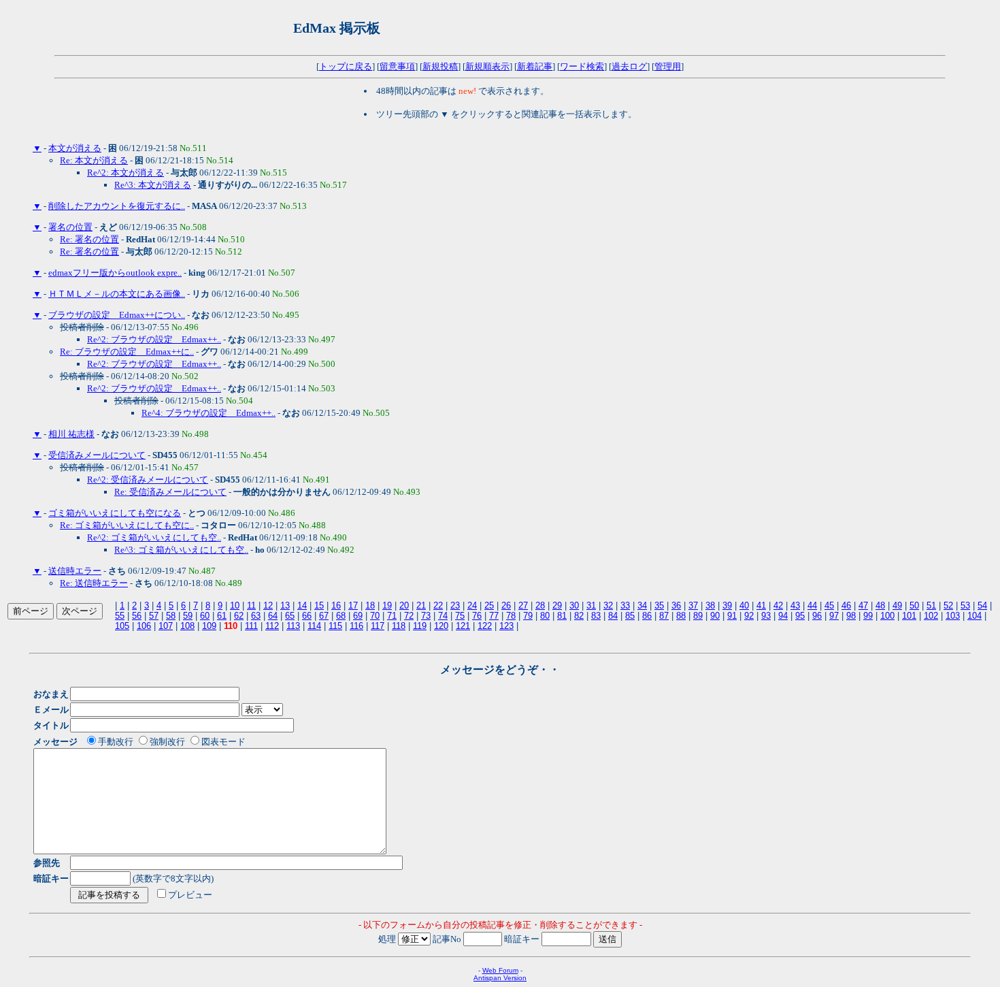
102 (931, 616)
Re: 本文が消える (94, 160)
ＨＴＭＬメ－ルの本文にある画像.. (116, 294)
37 (693, 605)
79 (528, 616)
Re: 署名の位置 (89, 239)
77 (494, 616)
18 (370, 605)
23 (455, 605)
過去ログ (629, 66)
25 (489, 605)
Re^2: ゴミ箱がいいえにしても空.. (154, 537)
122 (485, 626)
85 (630, 616)
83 (596, 616)
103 (953, 616)
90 (715, 616)
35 (659, 605)
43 (795, 605)
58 (171, 616)
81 (562, 616)
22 (438, 605)
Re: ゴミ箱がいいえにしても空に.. (127, 525)
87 (664, 616)
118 (398, 626)
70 (375, 616)
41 (761, 605)
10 (234, 605)
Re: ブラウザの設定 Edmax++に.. (127, 351)
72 (409, 616)
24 (472, 605)
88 (681, 616)
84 (613, 616)
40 (744, 605)
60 (205, 616)
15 (319, 605)
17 (353, 605)
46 (846, 605)
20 (404, 605)
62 (239, 616)
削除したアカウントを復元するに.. (116, 206)
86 (647, 616)
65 (290, 616)
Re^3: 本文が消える (152, 185)
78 (511, 616)
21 (421, 605)
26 (506, 605)
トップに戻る (345, 66)
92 (749, 616)
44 (812, 605)
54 (982, 605)
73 (426, 616)
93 (766, 616)
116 (356, 626)
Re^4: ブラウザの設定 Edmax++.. (208, 413)
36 (676, 605)
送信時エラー (74, 571)
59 (188, 616)
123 (506, 626)
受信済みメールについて (97, 455)
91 (732, 616)
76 (477, 616)
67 (324, 616)
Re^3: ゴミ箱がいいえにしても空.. (181, 550)
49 (897, 605)
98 (851, 616)
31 (591, 605)
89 (698, 616)
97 (834, 616)
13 (285, 605)
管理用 (667, 66)
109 (209, 626)
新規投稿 (440, 66)
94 (783, 616)
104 (974, 616)
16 (336, 605)
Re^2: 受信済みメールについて (147, 479)
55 (119, 616)
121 (463, 626)
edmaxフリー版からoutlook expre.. (115, 273)
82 (579, 616)
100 (887, 616)
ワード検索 (582, 66)
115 (335, 626)
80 (545, 616)
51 (931, 605)
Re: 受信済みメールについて (170, 492)
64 (273, 616)
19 (387, 605)
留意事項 (397, 66)
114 (314, 626)
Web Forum (500, 970)
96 (817, 616)
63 (256, 616)
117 (377, 626)
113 (293, 626)
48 (880, 605)
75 (460, 616)
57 (154, 616)
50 (914, 605)
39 (727, 605)
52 (948, 605)
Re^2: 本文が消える (125, 172)
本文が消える (74, 148)
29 (557, 605)
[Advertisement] (548, 27)
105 (122, 626)
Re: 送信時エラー (94, 583)
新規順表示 (487, 66)
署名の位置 (70, 227)
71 (392, 616)
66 (307, 616)
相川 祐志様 (71, 434)
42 (778, 605)
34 (642, 605)
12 (268, 605)
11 (251, 605)
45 (829, 605)
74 (443, 616)
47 (863, 605)
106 (144, 626)
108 (187, 626)
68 (341, 616)
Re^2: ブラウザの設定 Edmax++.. (154, 339)
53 (965, 605)
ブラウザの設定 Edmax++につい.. (116, 315)
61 (222, 616)
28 (540, 605)
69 (358, 616)
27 (523, 605)
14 (302, 605)
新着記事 (534, 66)
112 (272, 626)
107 (166, 626)
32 (608, 605)
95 (800, 616)
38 (710, 605)
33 (625, 605)
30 (574, 605)
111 (251, 626)
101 (909, 616)
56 (136, 616)
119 (420, 626)
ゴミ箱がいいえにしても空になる (114, 513)
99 (868, 616)
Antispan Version (500, 978)
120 (441, 626)
